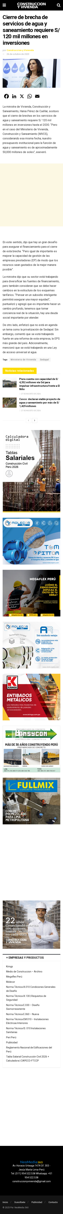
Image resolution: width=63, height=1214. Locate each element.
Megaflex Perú (14, 976)
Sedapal (44, 359)
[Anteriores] (28, 420)
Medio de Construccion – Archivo (24, 971)
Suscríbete (19, 1202)
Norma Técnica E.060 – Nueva (22, 1014)
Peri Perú (11, 1037)
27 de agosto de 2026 (31, 394)
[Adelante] (34, 420)
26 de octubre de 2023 (18, 54)
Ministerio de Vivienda (23, 359)
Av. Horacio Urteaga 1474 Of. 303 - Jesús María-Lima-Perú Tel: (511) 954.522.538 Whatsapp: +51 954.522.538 (31, 1171)
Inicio (5, 1202)
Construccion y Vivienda (20, 50)
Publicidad (12, 1042)
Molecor (10, 981)
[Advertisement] (31, 194)
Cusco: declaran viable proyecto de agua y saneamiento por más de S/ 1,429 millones (39, 402)
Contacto (53, 1202)
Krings (9, 966)
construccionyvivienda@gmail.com (31, 1181)
